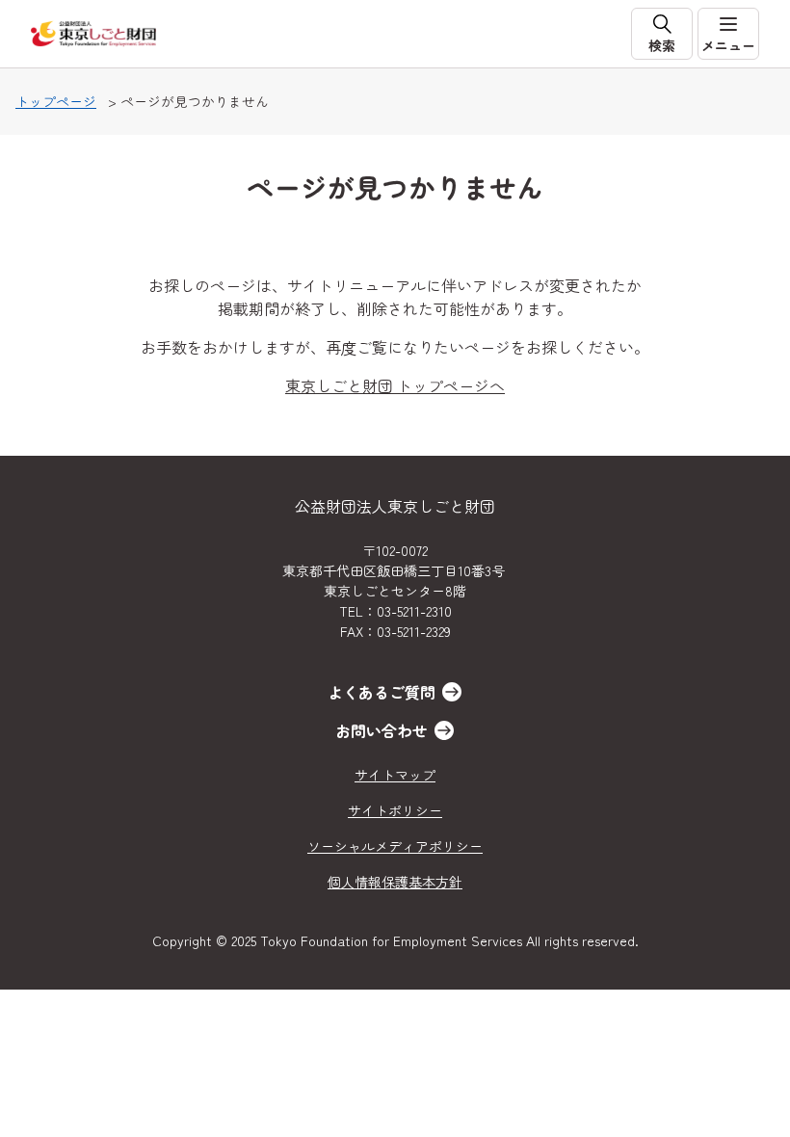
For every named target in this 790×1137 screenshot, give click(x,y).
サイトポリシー (395, 810)
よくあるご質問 (381, 691)
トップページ (55, 101)
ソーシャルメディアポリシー (395, 846)
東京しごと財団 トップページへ (395, 385)
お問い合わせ (381, 730)
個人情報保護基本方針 (395, 881)
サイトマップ (395, 774)
